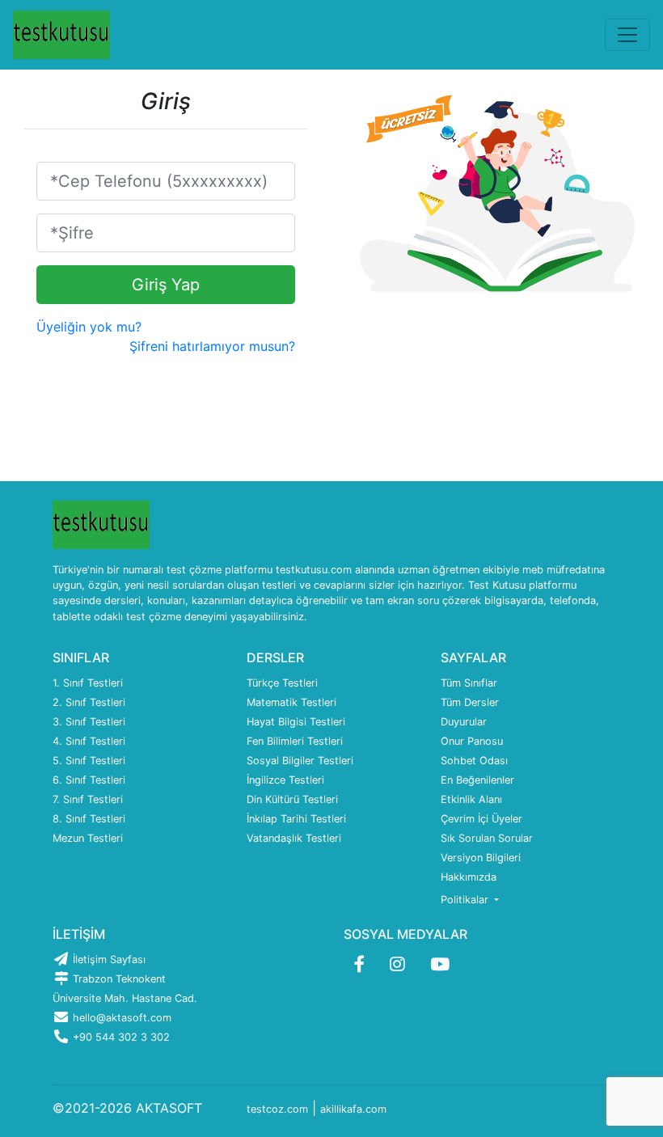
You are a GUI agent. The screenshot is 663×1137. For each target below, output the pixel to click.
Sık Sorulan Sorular (487, 838)
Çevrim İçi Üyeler (481, 819)
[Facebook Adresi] (359, 964)
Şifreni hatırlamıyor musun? (212, 346)
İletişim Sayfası (108, 959)
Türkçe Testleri (282, 683)
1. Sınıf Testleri (88, 683)
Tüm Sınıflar (469, 683)
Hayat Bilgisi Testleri (296, 722)
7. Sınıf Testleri (88, 799)
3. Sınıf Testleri (89, 722)
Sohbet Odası (474, 760)
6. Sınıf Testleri (89, 780)
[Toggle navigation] (627, 35)
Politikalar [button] (466, 900)
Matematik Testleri (291, 702)
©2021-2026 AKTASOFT (127, 1108)
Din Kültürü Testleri (292, 799)
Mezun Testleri (88, 838)
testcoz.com (277, 1109)
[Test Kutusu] (61, 34)
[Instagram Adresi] (397, 964)
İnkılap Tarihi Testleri (296, 819)
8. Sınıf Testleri (89, 819)
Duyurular (464, 722)
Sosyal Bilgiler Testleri (300, 760)
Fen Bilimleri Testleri (295, 741)
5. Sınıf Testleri (89, 760)
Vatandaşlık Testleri (294, 838)
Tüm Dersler (470, 702)
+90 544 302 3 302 (120, 1037)
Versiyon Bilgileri (481, 858)
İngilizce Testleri (285, 780)
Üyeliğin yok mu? (88, 327)
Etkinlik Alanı (471, 799)
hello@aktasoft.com (120, 1018)
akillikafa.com (353, 1109)
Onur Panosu (472, 741)
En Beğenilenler (477, 780)
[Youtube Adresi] (440, 964)
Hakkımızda (468, 877)
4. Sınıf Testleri (89, 741)
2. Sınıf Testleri (89, 702)
